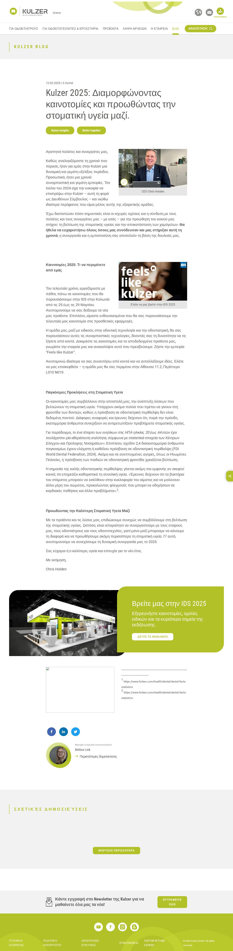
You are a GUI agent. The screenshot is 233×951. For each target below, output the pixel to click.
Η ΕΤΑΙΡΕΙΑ (159, 28)
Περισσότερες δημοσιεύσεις (98, 756)
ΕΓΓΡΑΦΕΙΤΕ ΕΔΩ (172, 902)
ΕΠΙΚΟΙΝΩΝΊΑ (129, 943)
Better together (91, 130)
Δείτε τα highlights (152, 636)
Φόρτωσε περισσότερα (116, 850)
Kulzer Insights (60, 130)
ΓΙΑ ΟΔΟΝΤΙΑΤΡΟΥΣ (23, 28)
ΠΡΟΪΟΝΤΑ (111, 28)
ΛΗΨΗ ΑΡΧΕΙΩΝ (135, 28)
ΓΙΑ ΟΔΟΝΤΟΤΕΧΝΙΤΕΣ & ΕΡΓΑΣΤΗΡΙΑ (70, 28)
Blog (175, 28)
